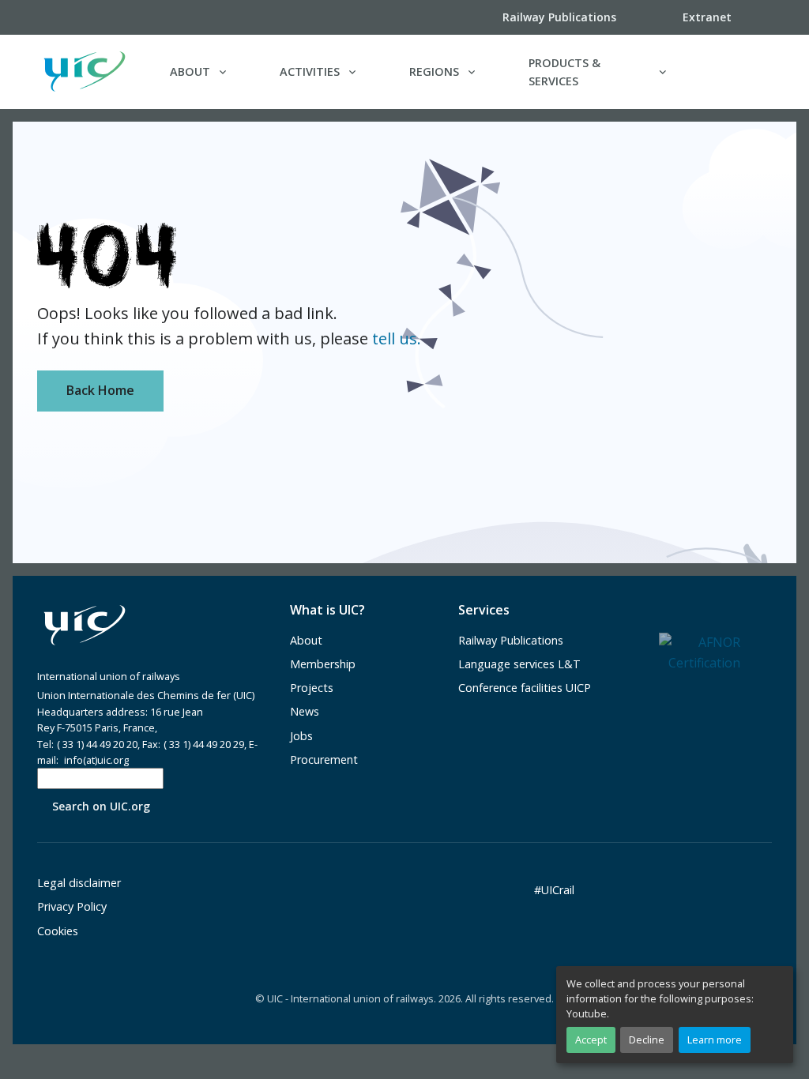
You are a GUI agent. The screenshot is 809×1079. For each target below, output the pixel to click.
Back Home (100, 390)
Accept (591, 1039)
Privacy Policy (72, 906)
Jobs (301, 735)
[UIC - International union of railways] (84, 625)
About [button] (190, 71)
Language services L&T (519, 663)
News (304, 711)
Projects (311, 687)
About (306, 640)
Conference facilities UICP (524, 687)
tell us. (396, 338)
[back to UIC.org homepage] (84, 71)
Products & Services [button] (564, 71)
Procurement (324, 759)
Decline (646, 1039)
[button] (739, 72)
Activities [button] (310, 71)
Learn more (714, 1039)
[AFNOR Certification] (699, 651)
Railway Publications (510, 640)
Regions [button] (434, 71)
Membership (323, 663)
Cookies (57, 930)
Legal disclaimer (79, 882)
